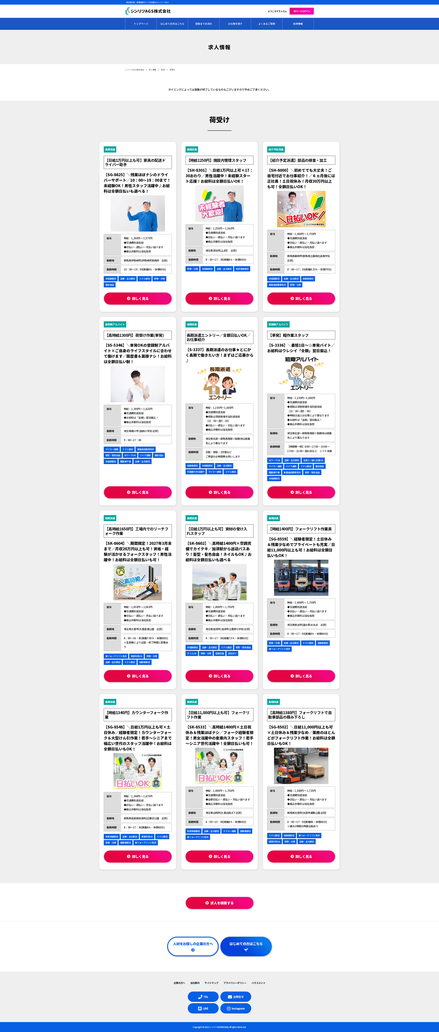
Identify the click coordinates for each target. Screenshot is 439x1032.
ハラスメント (258, 983)
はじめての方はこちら (246, 943)
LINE (205, 1008)
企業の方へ (179, 983)
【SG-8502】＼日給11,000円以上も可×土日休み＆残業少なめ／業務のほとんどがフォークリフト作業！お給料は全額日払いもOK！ (301, 735)
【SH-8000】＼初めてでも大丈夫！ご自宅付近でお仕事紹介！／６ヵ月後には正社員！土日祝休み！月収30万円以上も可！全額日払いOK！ (301, 178)
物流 (163, 69)
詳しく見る (140, 298)
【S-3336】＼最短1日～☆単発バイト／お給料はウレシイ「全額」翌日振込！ (301, 347)
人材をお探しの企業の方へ (193, 943)
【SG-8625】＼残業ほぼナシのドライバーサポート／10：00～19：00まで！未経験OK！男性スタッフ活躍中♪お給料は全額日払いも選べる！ (137, 183)
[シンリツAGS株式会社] (148, 11)
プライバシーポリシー (234, 983)
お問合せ (238, 997)
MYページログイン (302, 11)
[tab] (219, 903)
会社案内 (194, 983)
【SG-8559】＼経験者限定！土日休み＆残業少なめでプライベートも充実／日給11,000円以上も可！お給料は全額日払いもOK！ (301, 547)
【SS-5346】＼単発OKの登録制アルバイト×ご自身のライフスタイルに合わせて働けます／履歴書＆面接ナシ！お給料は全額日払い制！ (138, 353)
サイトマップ (211, 983)
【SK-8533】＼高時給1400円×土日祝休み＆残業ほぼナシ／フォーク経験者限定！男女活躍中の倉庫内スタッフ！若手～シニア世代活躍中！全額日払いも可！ (219, 735)
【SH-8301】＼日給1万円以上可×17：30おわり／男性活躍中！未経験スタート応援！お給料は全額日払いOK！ (219, 175)
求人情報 (152, 69)
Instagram (238, 1008)
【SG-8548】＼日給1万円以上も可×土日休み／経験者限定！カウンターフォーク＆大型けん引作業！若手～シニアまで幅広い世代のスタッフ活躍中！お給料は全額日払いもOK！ (138, 737)
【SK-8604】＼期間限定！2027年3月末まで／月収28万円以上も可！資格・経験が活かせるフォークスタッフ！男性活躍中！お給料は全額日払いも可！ (138, 551)
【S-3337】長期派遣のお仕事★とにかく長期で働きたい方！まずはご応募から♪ (219, 355)
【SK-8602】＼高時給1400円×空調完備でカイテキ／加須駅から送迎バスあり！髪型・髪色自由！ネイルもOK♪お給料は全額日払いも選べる (219, 551)
